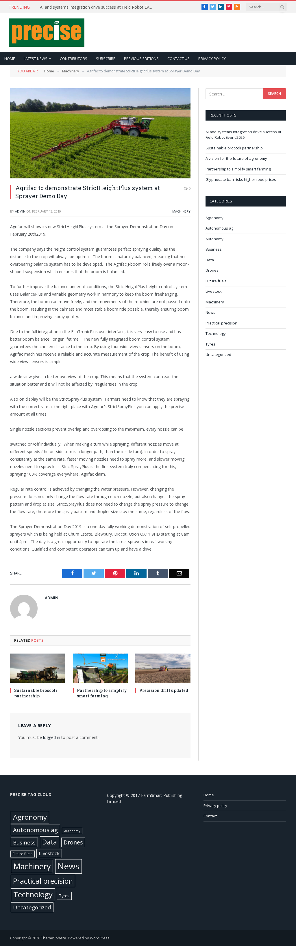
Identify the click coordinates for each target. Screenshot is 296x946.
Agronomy (214, 217)
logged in (51, 737)
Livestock (214, 291)
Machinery (181, 211)
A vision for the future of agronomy (236, 158)
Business (214, 249)
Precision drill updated (163, 690)
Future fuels (216, 281)
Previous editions (141, 58)
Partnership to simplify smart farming (102, 693)
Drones (212, 270)
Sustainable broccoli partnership (69, 7)
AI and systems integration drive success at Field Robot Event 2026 (243, 134)
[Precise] (46, 33)
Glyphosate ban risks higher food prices (241, 179)
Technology (216, 333)
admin (20, 211)
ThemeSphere (53, 938)
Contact (210, 816)
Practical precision (221, 323)
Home (9, 58)
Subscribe (105, 58)
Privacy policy (212, 58)
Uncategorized (218, 354)
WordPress (100, 938)
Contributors (73, 58)
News (210, 312)
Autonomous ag (219, 228)
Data (210, 259)
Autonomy (214, 238)
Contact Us (178, 58)
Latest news (35, 58)
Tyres (210, 344)
